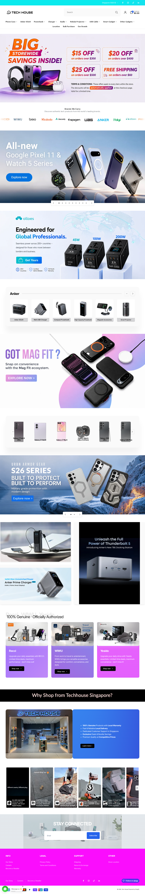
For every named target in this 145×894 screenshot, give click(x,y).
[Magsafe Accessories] (105, 310)
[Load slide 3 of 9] (66, 203)
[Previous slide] (53, 203)
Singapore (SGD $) (109, 3)
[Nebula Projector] (126, 310)
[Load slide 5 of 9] (72, 203)
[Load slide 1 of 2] (71, 514)
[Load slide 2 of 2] (74, 514)
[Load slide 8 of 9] (83, 203)
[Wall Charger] (40, 310)
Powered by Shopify (133, 889)
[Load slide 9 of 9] (86, 203)
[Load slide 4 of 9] (69, 203)
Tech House (125, 889)
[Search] (116, 12)
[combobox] (92, 12)
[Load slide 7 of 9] (79, 203)
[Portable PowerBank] (62, 310)
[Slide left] (126, 293)
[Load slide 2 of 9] (62, 203)
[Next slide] (91, 203)
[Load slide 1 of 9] (59, 203)
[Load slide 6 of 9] (76, 203)
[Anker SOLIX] (19, 310)
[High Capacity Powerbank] (83, 310)
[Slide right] (132, 293)
